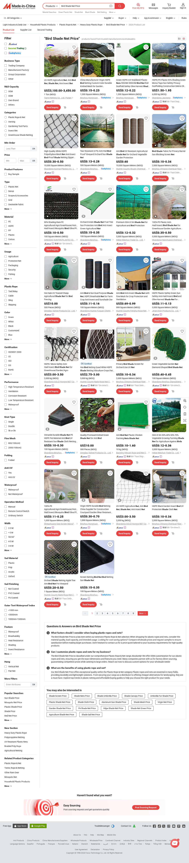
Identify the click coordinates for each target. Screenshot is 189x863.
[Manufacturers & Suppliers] (19, 6)
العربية (105, 844)
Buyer (121, 18)
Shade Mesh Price (142, 702)
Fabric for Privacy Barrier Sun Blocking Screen (169, 153)
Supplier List (25, 29)
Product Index (160, 840)
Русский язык (63, 844)
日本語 (122, 844)
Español (30, 844)
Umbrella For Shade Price (161, 695)
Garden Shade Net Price (60, 708)
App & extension (151, 18)
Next (141, 613)
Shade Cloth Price (86, 702)
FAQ (85, 835)
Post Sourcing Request (146, 807)
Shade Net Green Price (141, 708)
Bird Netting (102, 12)
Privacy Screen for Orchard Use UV (130, 366)
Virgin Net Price (165, 702)
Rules (184, 18)
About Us (77, 835)
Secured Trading (44, 29)
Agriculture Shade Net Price (61, 714)
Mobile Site (111, 835)
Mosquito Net (10, 777)
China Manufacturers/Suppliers (55, 840)
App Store (20, 825)
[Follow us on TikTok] (159, 825)
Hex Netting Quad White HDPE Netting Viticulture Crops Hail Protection (96, 369)
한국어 (114, 844)
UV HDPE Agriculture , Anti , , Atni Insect (60, 82)
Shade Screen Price (57, 695)
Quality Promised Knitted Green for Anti (94, 436)
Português (41, 844)
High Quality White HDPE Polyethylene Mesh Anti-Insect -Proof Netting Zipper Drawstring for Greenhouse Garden (60, 154)
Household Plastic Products (17, 781)
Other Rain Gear (11, 772)
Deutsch (84, 844)
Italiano (75, 844)
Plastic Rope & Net (12, 763)
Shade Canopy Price (133, 695)
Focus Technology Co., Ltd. (96, 853)
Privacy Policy (108, 849)
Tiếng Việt (157, 844)
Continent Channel (112, 840)
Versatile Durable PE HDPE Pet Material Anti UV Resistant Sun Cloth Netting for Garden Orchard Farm (60, 438)
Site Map (100, 835)
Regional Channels (144, 840)
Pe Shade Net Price (87, 708)
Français (51, 844)
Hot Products (18, 840)
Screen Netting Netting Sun (96, 579)
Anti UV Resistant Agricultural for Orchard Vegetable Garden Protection (132, 154)
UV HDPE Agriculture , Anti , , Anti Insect (132, 508)
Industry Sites (128, 840)
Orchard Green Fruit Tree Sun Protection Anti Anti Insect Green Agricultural (96, 225)
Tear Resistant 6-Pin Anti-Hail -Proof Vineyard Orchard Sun (96, 154)
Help (135, 18)
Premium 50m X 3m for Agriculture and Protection (132, 224)
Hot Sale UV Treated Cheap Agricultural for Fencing (58, 296)
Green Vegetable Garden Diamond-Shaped (167, 366)
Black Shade (90, 12)
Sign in (183, 7)
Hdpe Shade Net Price (113, 708)
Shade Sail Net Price (91, 714)
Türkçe (147, 844)
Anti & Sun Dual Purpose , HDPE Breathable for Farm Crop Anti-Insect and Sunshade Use (96, 296)
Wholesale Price (96, 840)
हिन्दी (129, 844)
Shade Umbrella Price (107, 695)
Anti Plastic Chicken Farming (129, 437)
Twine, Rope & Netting (14, 767)
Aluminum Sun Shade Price (114, 702)
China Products (33, 840)
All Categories (13, 18)
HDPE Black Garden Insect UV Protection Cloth (168, 508)
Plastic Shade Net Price (59, 702)
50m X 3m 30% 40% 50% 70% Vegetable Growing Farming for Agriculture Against (168, 438)
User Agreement (81, 849)
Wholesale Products (79, 840)
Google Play (38, 825)
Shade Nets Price (82, 695)
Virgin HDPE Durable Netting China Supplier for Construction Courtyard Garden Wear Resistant (95, 509)
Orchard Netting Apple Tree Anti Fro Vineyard (59, 582)
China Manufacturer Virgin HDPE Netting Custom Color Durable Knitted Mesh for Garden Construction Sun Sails (96, 83)
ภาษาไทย (138, 844)
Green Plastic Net (65, 12)
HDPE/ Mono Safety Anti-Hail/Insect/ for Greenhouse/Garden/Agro (58, 367)
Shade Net (79, 12)
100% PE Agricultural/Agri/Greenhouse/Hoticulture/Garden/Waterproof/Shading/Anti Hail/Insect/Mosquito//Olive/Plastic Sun (61, 509)
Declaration (95, 849)
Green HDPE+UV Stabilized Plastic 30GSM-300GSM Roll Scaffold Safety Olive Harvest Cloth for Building (132, 83)
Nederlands (95, 844)
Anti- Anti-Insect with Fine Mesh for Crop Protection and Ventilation (132, 296)
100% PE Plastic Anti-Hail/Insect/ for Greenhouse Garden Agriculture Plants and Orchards (166, 225)
